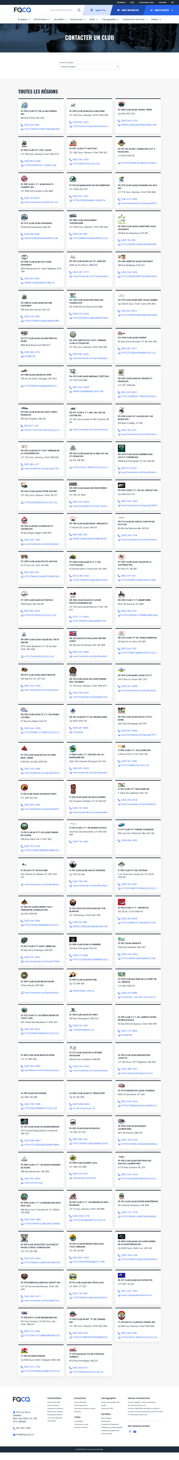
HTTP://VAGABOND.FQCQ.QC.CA (88, 1216)
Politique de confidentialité (111, 1424)
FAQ (132, 2)
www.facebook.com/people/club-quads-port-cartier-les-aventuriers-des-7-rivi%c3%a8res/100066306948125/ (91, 697)
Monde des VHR (53, 1399)
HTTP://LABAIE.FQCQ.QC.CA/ (135, 765)
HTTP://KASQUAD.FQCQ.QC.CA (87, 1368)
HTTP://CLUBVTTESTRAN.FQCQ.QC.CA (139, 888)
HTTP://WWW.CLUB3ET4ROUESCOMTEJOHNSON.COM (42, 1259)
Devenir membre (81, 1424)
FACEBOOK (29, 356)
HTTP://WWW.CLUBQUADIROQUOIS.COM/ (91, 1140)
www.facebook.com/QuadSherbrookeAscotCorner (139, 472)
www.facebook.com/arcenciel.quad (91, 429)
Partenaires (105, 1418)
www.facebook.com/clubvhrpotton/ (139, 539)
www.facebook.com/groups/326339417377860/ (139, 505)
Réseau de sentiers (55, 1408)
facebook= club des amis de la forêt (139, 997)
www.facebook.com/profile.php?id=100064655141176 (42, 809)
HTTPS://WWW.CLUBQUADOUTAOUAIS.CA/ (91, 580)
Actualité (59, 19)
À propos (22, 19)
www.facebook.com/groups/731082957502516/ (42, 468)
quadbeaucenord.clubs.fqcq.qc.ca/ (42, 1070)
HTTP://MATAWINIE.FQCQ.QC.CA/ (40, 1103)
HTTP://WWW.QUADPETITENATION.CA (42, 576)
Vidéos (154, 19)
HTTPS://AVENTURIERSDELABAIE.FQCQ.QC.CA (42, 850)
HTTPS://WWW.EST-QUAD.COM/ (40, 165)
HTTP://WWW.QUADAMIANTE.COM (138, 958)
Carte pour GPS (107, 1405)
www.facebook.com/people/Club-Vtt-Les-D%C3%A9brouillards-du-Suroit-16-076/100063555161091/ (42, 1297)
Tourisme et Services (134, 19)
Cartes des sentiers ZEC (110, 1399)
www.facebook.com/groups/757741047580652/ (139, 734)
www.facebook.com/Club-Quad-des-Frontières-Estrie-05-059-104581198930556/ (91, 506)
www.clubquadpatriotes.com (136, 1291)
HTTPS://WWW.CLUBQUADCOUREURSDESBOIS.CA (42, 1220)
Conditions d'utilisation (110, 1421)
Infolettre (121, 2)
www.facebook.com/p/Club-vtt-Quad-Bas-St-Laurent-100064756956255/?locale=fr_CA (42, 202)
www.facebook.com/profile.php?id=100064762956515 (91, 885)
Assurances (76, 19)
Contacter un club (81, 1421)
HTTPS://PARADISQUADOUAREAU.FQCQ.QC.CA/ (139, 1103)
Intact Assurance (81, 1402)
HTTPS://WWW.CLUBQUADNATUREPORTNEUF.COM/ (42, 320)
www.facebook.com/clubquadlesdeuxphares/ (91, 812)
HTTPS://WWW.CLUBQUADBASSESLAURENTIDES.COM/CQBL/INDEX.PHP (139, 1140)
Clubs (92, 19)
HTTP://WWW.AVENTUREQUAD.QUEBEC (139, 315)
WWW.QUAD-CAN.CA (83, 990)
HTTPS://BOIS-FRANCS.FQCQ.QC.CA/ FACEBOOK (139, 1333)
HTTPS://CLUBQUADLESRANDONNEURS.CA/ (42, 1141)
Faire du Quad (53, 1402)
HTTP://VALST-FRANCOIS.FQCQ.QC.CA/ (91, 467)
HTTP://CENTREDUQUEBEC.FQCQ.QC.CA (42, 1367)
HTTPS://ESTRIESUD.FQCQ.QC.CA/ (40, 502)
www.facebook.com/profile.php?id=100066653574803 (42, 992)
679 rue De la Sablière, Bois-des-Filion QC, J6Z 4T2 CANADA (25, 1413)
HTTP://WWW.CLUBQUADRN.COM (89, 620)
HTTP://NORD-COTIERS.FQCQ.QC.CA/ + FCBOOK (42, 732)
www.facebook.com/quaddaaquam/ (91, 1070)
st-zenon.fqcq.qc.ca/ (83, 1104)
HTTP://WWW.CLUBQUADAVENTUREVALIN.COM (139, 244)
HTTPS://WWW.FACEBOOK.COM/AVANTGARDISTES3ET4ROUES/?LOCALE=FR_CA (139, 163)
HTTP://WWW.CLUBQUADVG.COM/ (138, 580)
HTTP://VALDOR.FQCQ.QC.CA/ (39, 656)
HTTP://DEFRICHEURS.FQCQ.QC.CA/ (41, 1033)
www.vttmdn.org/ (33, 1179)
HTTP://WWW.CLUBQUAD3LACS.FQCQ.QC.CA (91, 1294)
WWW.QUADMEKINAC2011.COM (87, 391)
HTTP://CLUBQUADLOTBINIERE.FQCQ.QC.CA (91, 959)
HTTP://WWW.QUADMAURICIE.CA (40, 385)
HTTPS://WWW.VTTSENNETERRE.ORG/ (139, 615)
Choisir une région (66, 62)
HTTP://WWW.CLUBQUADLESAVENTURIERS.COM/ (139, 1255)
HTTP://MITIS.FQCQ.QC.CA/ (86, 163)
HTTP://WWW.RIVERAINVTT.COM (88, 1258)
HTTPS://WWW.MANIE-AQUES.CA (88, 200)
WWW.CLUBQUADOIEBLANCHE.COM (90, 926)
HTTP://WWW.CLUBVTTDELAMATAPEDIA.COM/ (42, 129)
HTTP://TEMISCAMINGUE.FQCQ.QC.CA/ (139, 652)
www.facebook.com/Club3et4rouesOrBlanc (139, 434)
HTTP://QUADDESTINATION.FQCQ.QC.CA (139, 1175)
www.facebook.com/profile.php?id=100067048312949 (42, 884)
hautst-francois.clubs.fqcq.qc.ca (41, 429)
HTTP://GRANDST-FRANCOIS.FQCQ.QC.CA (139, 396)
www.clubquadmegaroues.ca (137, 1070)
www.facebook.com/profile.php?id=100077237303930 (91, 772)
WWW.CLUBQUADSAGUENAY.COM (41, 238)
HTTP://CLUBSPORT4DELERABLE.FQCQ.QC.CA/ (91, 1333)
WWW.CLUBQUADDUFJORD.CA (39, 282)
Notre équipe (106, 1415)
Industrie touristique (55, 1405)
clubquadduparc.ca (83, 1029)
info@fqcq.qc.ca (25, 1431)
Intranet (162, 2)
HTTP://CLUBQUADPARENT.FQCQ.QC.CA (139, 352)
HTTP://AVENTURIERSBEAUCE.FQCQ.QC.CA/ (42, 925)
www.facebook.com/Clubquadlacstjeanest (91, 276)
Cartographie (109, 19)
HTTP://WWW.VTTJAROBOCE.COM (138, 922)
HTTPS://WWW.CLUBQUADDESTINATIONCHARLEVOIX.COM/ (91, 317)
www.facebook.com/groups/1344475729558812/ (42, 772)
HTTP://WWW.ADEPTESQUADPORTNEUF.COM (139, 276)
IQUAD (103, 1402)
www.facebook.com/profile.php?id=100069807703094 (139, 690)
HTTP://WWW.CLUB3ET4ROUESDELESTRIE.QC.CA (139, 1213)
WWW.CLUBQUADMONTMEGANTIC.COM (91, 538)
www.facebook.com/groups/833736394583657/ (139, 203)
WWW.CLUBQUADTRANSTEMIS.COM (138, 124)
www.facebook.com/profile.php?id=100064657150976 (91, 358)
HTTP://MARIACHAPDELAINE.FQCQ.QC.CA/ (91, 238)
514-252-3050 (23, 1424)
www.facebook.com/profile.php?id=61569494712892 (91, 656)
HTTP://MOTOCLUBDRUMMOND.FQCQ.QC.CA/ (42, 1332)
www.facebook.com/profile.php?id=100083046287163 (139, 804)
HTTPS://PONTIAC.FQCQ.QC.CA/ (40, 615)
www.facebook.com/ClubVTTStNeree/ (42, 961)
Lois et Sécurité (80, 1399)
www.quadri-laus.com (84, 1174)
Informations (40, 19)
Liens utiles (51, 1417)
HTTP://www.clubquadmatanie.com (91, 126)
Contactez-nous (146, 2)
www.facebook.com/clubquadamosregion (42, 689)
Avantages (78, 1418)
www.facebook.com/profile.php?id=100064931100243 (42, 544)
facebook (77, 732)
